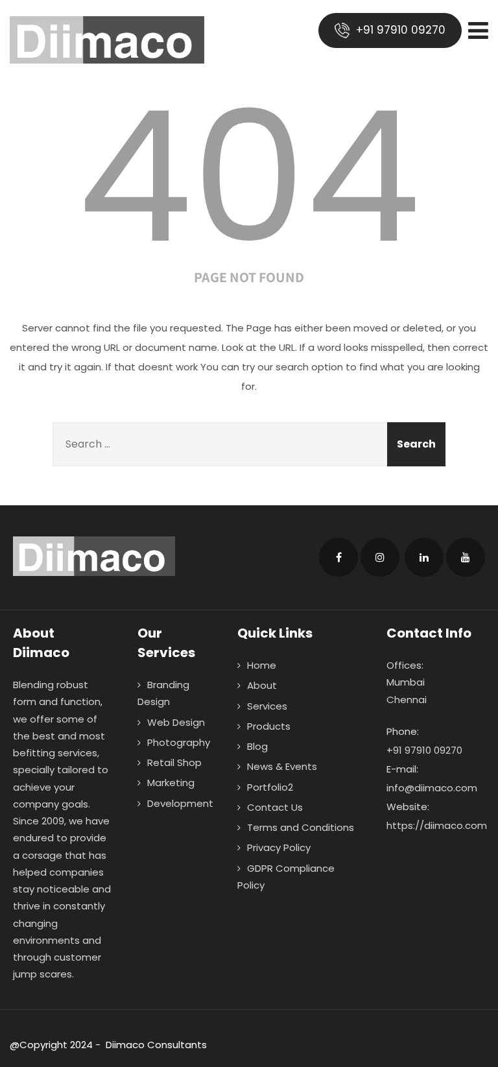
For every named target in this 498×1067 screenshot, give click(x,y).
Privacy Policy (279, 847)
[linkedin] (424, 557)
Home (261, 665)
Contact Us (275, 807)
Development (180, 803)
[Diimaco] (107, 40)
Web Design (176, 722)
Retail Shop (174, 762)
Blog (257, 746)
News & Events (282, 766)
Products (268, 726)
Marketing (171, 782)
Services (267, 706)
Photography (178, 742)
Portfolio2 (270, 787)
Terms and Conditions (300, 827)
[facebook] (338, 557)
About (262, 685)
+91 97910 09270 (399, 30)
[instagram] (380, 557)
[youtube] (465, 557)
